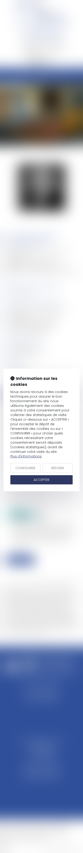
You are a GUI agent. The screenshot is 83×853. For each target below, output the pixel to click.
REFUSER (57, 468)
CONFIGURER (25, 468)
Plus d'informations (26, 456)
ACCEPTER (41, 479)
